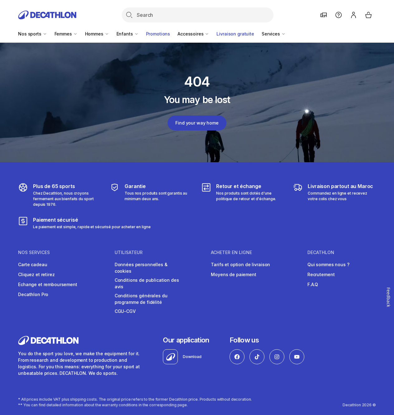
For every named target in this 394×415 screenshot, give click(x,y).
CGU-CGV (125, 311)
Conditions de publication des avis (147, 283)
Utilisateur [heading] (129, 252)
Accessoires (191, 33)
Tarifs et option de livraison (240, 264)
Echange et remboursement (47, 284)
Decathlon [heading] (320, 252)
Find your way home (196, 122)
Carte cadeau (32, 264)
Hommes (95, 33)
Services (271, 33)
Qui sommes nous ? (328, 264)
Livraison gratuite (235, 33)
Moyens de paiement (233, 274)
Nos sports (30, 33)
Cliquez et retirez (36, 274)
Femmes (64, 33)
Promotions (158, 33)
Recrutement (321, 274)
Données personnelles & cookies (141, 268)
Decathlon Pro (33, 294)
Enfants (125, 33)
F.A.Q (312, 284)
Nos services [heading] (34, 252)
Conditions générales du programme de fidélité (141, 299)
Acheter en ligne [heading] (231, 252)
